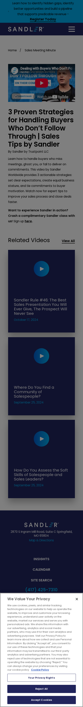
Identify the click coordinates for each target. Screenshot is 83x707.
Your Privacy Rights (41, 678)
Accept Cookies (41, 700)
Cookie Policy (40, 670)
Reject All (41, 689)
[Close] (77, 599)
